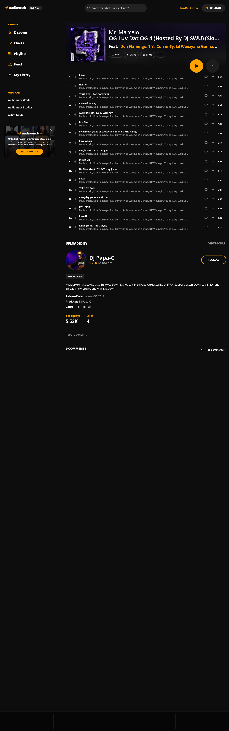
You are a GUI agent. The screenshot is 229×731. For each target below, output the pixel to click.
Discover (20, 32)
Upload (215, 8)
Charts (19, 43)
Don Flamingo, (134, 46)
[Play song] (196, 66)
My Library (22, 75)
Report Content (76, 334)
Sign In (194, 8)
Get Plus (35, 7)
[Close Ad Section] (51, 130)
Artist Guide (15, 115)
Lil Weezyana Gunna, (195, 46)
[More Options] (213, 77)
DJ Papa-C (101, 257)
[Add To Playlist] (75, 77)
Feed (18, 64)
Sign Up (184, 8)
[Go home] (15, 8)
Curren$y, (166, 46)
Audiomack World (19, 100)
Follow (213, 260)
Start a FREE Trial (29, 151)
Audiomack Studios (20, 107)
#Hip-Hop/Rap (74, 276)
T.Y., (152, 46)
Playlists (20, 54)
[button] (145, 77)
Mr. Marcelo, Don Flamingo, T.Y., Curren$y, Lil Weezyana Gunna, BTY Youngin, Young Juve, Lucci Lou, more (133, 80)
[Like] (206, 77)
